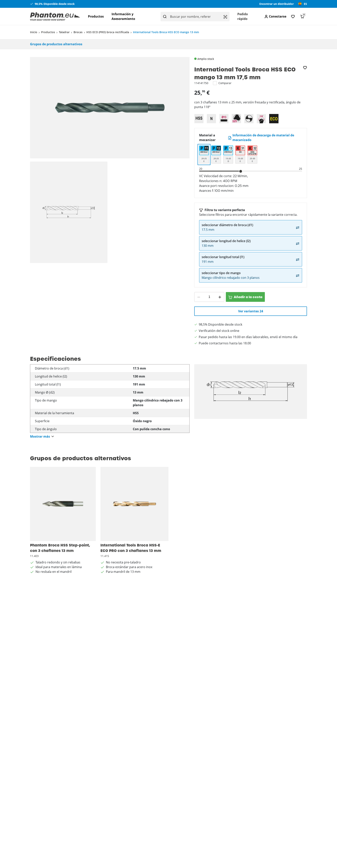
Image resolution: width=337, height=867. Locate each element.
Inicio (33, 32)
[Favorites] (293, 16)
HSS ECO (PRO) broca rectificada (107, 32)
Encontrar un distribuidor (276, 4)
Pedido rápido (242, 16)
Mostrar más (40, 436)
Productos (96, 16)
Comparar (224, 83)
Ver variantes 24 (250, 311)
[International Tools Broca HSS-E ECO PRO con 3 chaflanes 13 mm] (134, 504)
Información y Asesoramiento (123, 16)
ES (305, 4)
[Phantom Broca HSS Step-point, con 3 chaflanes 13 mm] (63, 504)
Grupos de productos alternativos (56, 44)
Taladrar (64, 32)
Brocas (78, 32)
